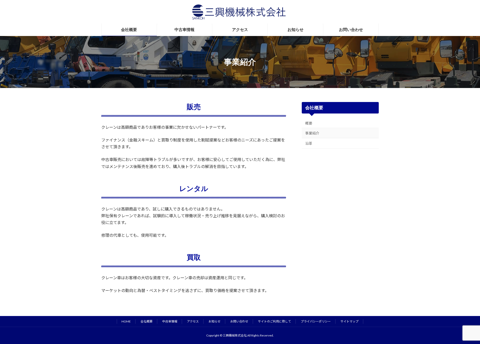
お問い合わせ (239, 321)
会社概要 (315, 107)
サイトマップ (349, 321)
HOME (126, 321)
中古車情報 (169, 321)
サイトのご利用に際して (274, 321)
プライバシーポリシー (316, 321)
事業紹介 (312, 133)
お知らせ (214, 321)
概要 (308, 123)
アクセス (193, 321)
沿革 (308, 143)
